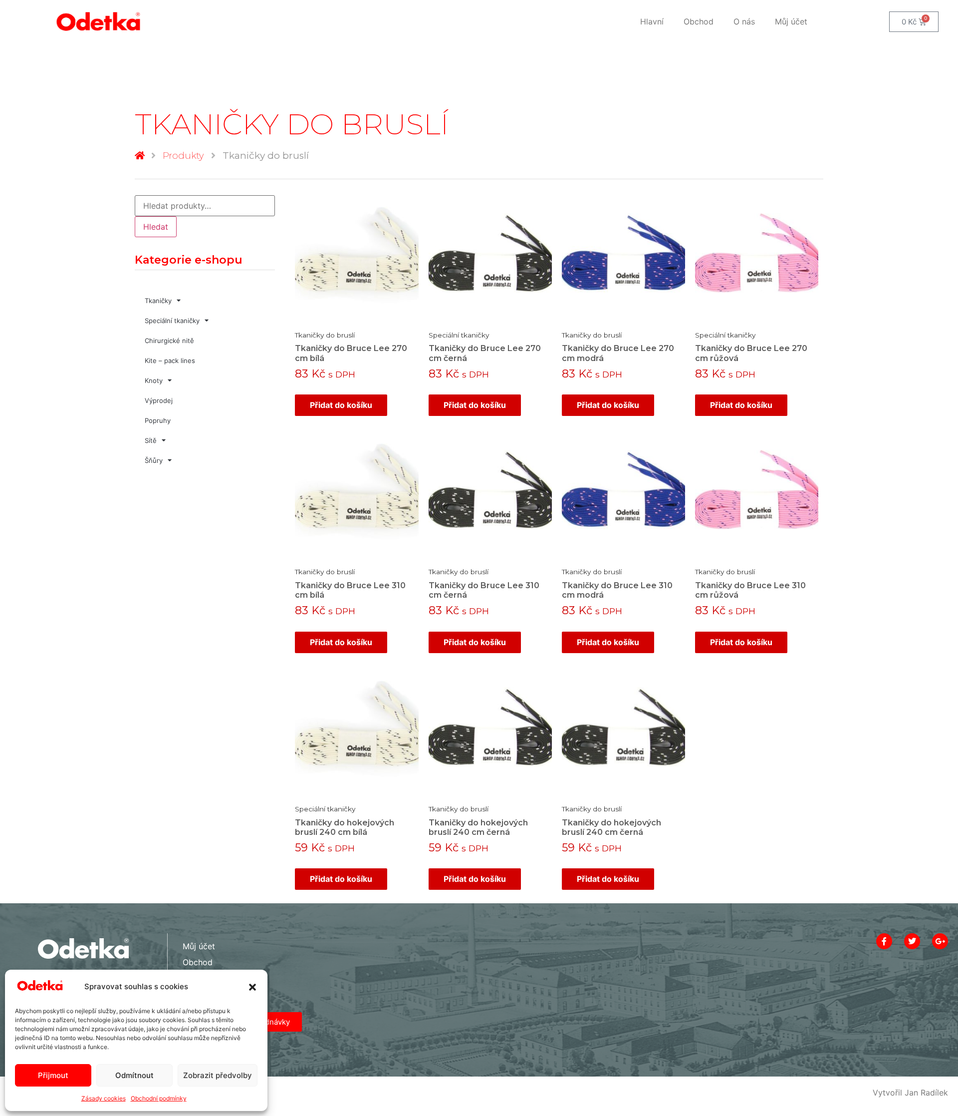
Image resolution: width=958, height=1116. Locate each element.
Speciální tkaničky (172, 321)
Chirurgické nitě (169, 341)
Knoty (154, 380)
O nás (744, 21)
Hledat (155, 227)
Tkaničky (158, 301)
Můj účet (791, 21)
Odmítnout (134, 1075)
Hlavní (652, 21)
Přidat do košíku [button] (341, 405)
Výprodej (159, 400)
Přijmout (53, 1075)
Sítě (151, 440)
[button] (252, 987)
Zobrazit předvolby (217, 1075)
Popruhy (158, 420)
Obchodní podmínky (159, 1098)
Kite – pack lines (170, 361)
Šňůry (154, 460)
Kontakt (197, 978)
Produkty (183, 155)
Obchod (699, 21)
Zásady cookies (103, 1098)
